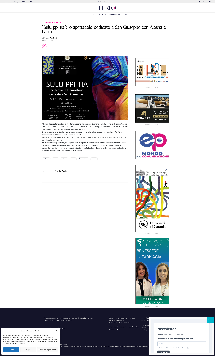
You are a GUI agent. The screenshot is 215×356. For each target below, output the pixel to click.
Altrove (102, 14)
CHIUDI (210, 320)
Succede (92, 14)
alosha (55, 159)
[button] (57, 331)
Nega (28, 350)
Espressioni (115, 14)
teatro (94, 159)
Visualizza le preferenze (48, 350)
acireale (46, 159)
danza (73, 159)
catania (64, 159)
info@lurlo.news (147, 327)
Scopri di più (113, 329)
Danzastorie (83, 159)
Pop (125, 14)
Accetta (11, 350)
